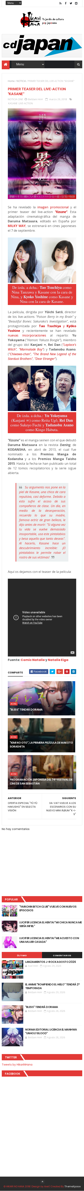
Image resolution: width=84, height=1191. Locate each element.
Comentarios (62, 955)
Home (11, 81)
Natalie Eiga (58, 660)
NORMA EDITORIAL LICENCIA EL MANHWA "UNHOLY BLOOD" (51, 1031)
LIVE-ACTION (26, 103)
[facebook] (65, 3)
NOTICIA (21, 81)
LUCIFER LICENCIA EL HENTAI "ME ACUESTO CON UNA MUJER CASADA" (49, 940)
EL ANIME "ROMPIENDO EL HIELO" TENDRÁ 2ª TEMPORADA (52, 986)
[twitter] (71, 3)
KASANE (13, 103)
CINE (20, 99)
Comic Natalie (33, 660)
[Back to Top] (42, 1182)
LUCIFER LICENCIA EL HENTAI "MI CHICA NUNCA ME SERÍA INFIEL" (50, 924)
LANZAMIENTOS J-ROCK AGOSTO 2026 (50, 962)
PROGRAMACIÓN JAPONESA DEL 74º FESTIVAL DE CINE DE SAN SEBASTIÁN (41, 781)
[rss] (60, 3)
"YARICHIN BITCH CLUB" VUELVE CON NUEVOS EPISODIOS (48, 908)
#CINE (14, 703)
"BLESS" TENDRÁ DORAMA (26, 710)
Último (22, 955)
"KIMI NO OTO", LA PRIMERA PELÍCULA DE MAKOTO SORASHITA (41, 744)
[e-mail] (76, 3)
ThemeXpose (72, 1186)
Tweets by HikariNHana (17, 1065)
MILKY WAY (17, 226)
